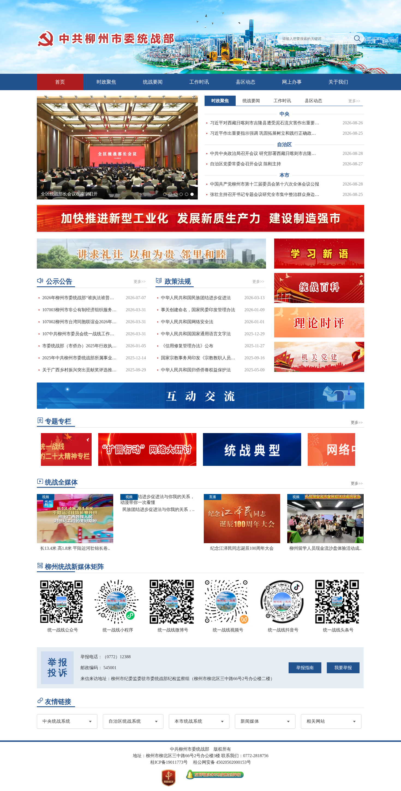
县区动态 (245, 82)
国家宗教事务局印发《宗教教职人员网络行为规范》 (199, 357)
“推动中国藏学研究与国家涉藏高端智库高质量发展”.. (92, 194)
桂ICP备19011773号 (169, 762)
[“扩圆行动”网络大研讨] (132, 464)
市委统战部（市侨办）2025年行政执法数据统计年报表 (80, 345)
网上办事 (292, 82)
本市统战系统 (188, 721)
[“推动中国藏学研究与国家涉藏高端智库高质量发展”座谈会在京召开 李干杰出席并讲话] (117, 147)
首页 (60, 82)
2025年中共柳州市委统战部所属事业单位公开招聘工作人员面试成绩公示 (80, 357)
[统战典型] (237, 464)
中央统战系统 (56, 721)
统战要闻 (153, 82)
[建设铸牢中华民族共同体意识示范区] (151, 254)
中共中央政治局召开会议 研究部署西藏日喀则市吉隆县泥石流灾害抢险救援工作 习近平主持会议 (265, 153)
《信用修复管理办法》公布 (187, 345)
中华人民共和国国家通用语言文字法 (196, 333)
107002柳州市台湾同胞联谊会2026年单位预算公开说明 (80, 321)
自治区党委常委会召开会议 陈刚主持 (245, 163)
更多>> (354, 101)
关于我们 (338, 82)
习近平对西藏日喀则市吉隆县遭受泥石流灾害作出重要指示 (265, 122)
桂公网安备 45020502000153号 (222, 762)
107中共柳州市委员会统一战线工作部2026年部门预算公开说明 (80, 333)
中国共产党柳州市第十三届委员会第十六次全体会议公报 (264, 184)
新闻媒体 (250, 721)
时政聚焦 (106, 82)
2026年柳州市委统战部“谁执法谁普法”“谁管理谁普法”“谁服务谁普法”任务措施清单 (80, 297)
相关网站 (316, 721)
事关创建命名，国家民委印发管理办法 (198, 309)
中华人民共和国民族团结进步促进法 (196, 297)
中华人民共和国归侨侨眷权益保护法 (196, 369)
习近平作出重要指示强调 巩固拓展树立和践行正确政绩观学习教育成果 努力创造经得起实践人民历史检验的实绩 (265, 133)
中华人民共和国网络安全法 (187, 321)
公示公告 (59, 281)
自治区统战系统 (125, 721)
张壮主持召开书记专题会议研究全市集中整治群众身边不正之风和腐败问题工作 (265, 194)
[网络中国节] (342, 464)
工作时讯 (199, 82)
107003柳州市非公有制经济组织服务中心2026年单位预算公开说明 (80, 309)
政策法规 (178, 281)
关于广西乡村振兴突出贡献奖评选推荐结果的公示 (80, 369)
